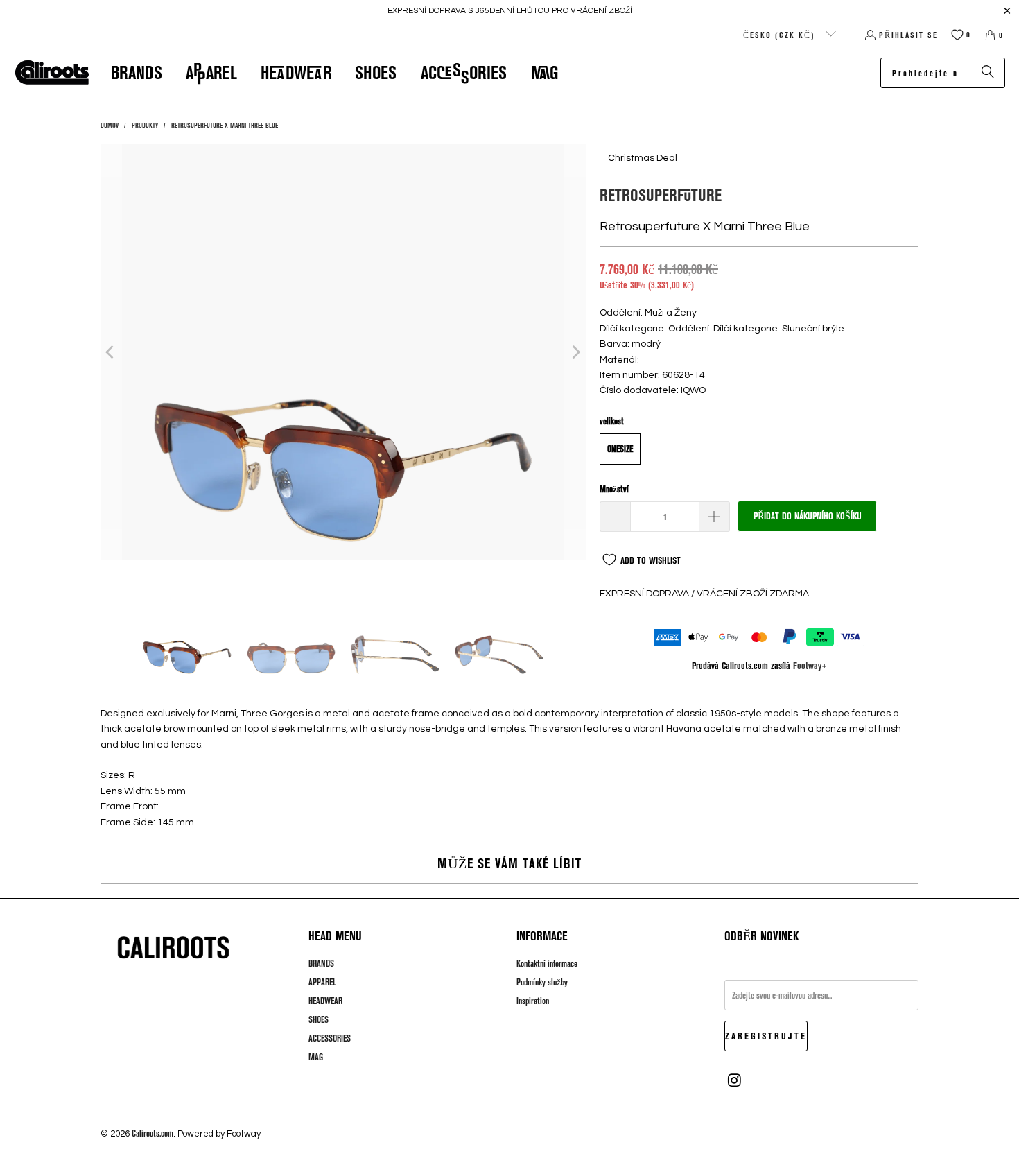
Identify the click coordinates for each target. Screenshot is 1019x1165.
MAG (315, 1056)
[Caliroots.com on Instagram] (734, 1080)
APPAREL (322, 981)
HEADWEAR (325, 1000)
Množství (614, 488)
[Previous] (111, 352)
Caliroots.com (152, 1133)
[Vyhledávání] (987, 73)
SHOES (318, 1019)
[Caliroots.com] (52, 73)
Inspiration (532, 1000)
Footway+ (810, 665)
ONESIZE (620, 448)
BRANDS (321, 963)
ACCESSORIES (329, 1038)
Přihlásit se (908, 35)
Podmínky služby (542, 981)
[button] (136, 72)
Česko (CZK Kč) (781, 35)
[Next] (575, 352)
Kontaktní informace (546, 963)
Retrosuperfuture (661, 194)
